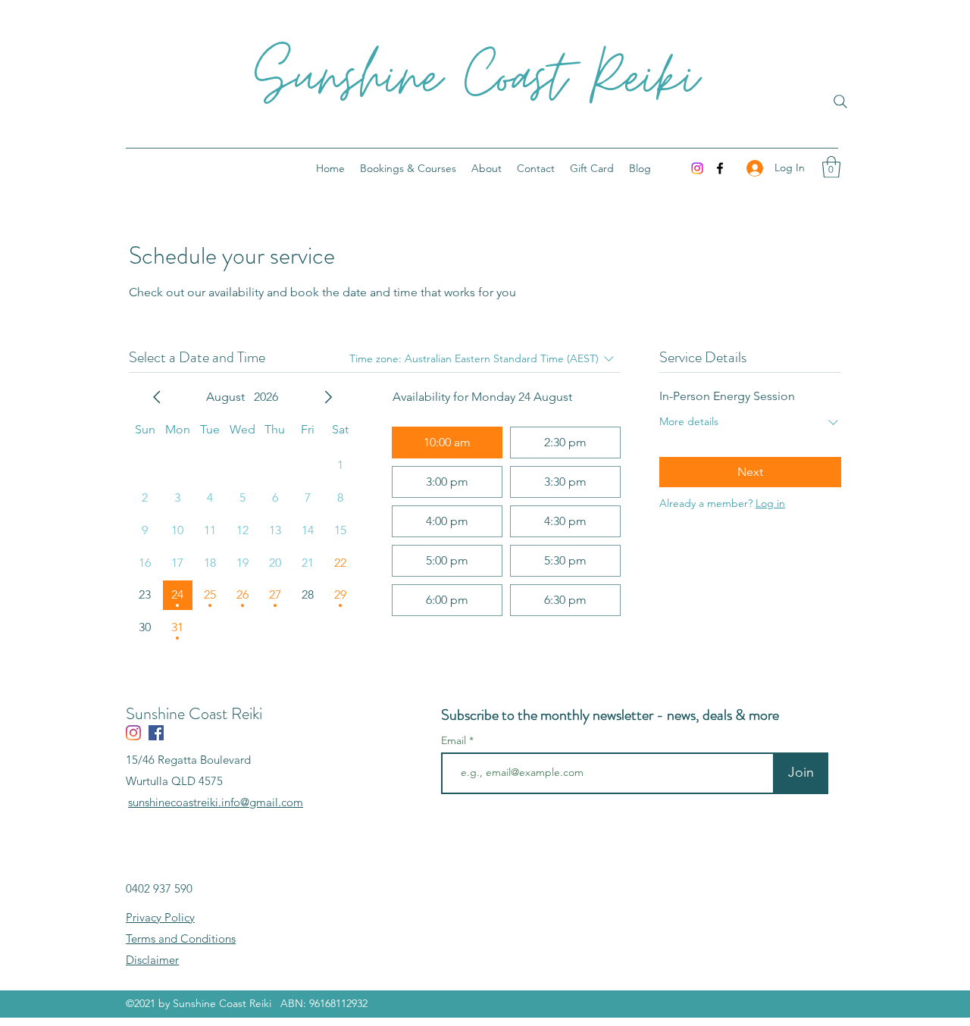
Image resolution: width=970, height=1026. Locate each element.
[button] (831, 167)
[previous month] (157, 397)
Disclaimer (152, 959)
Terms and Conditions (181, 938)
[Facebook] (720, 168)
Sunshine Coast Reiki (476, 79)
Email (455, 740)
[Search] (840, 101)
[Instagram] (697, 168)
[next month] (328, 397)
